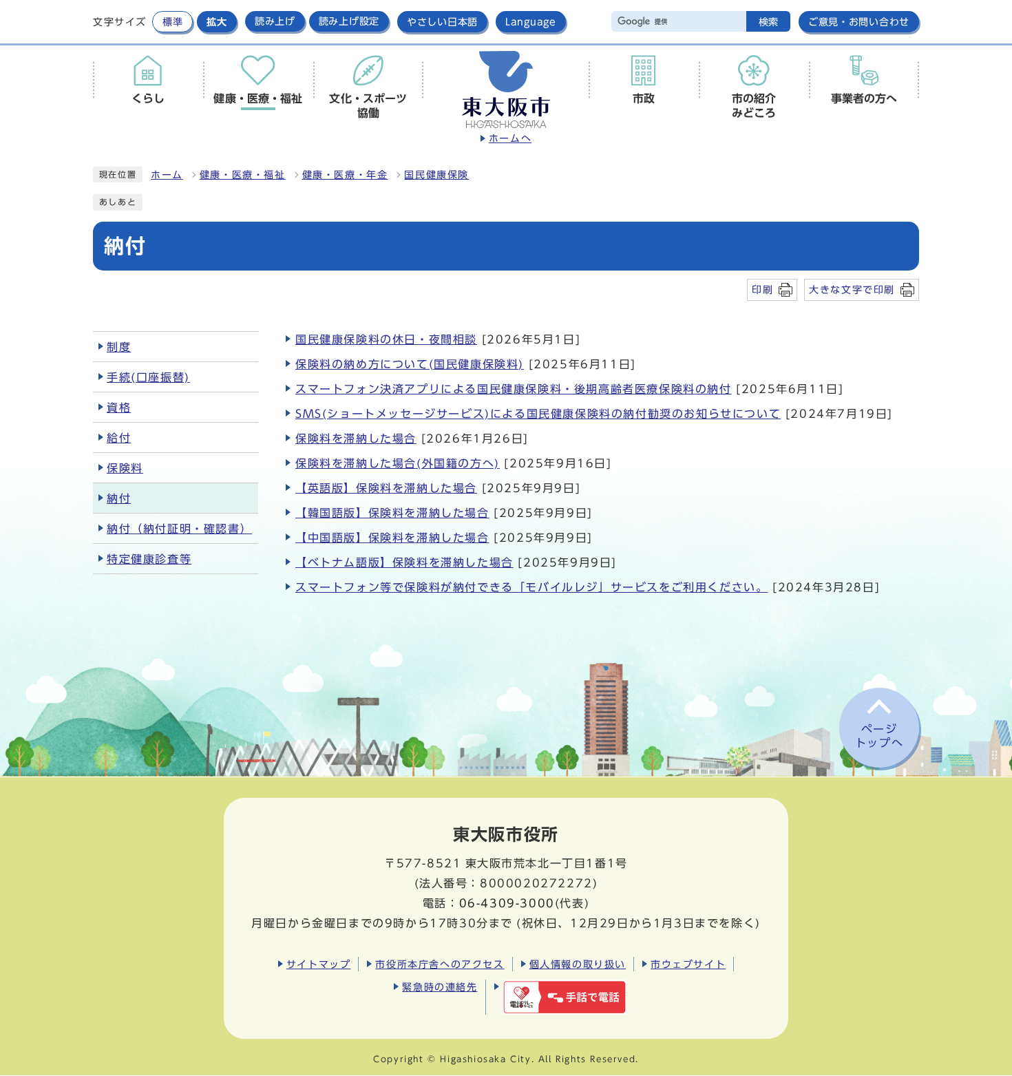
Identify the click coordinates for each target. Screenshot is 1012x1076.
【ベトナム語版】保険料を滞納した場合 (404, 562)
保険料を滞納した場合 (356, 438)
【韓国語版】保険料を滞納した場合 (392, 512)
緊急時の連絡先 (439, 987)
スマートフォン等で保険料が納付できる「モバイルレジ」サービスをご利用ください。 (531, 587)
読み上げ (275, 21)
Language (530, 22)
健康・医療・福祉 (243, 175)
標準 (172, 22)
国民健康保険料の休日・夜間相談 (386, 339)
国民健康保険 (436, 175)
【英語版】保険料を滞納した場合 (386, 488)
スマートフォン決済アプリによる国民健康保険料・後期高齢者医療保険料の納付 (513, 388)
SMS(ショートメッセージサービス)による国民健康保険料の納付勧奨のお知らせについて (538, 413)
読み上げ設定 (349, 21)
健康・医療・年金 (345, 175)
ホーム (167, 175)
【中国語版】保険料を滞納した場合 (392, 537)
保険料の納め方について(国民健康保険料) (409, 364)
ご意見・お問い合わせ (858, 22)
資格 (119, 407)
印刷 (762, 289)
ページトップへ (879, 736)
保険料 (125, 468)
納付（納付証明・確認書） (179, 528)
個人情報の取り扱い (577, 964)
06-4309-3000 (507, 903)
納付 (119, 498)
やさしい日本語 (442, 22)
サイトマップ (318, 964)
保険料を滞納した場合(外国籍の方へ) (397, 463)
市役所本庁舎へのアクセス (439, 964)
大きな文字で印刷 (852, 289)
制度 (119, 346)
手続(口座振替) (148, 377)
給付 (119, 437)
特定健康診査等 (149, 559)
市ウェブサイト (688, 964)
